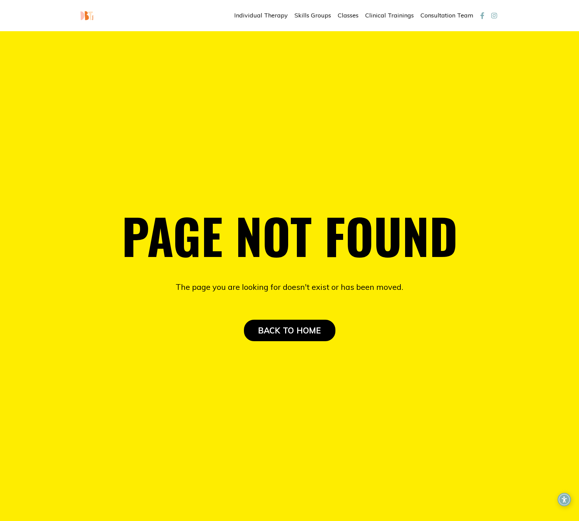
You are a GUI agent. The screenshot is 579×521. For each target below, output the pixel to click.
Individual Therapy (261, 15)
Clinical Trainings (389, 15)
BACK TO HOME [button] (289, 330)
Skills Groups (313, 15)
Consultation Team (447, 15)
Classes (348, 15)
